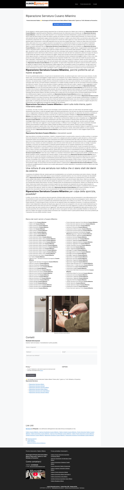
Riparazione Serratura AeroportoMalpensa (36, 443)
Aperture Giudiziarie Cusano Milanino (49, 432)
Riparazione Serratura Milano (36, 384)
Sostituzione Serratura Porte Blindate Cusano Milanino (79, 435)
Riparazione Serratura (32, 438)
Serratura (28, 428)
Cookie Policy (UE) (65, 486)
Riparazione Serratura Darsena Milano (39, 387)
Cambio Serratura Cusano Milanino (35, 435)
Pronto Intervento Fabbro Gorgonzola (60, 466)
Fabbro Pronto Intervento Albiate (59, 472)
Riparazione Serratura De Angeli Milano (39, 390)
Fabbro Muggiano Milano (57, 481)
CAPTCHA (65, 366)
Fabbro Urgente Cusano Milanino (67, 432)
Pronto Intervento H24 (85, 4)
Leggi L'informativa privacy (53, 486)
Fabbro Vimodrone (31, 441)
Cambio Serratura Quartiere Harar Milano (61, 478)
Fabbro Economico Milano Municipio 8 (60, 474)
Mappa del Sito (73, 486)
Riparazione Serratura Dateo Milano (38, 389)
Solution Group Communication (72, 488)
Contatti (95, 4)
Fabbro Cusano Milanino (32, 432)
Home (76, 4)
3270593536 (34, 465)
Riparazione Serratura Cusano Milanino (55, 435)
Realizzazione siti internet (58, 488)
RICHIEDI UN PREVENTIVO (62, 24)
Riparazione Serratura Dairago (37, 386)
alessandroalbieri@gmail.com (37, 466)
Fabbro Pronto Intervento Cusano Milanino (83, 433)
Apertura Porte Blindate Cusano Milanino (60, 433)
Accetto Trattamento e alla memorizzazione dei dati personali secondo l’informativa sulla (41, 370)
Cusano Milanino (30, 440)
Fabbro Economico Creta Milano (59, 476)
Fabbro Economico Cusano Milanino (40, 433)
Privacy (28, 366)
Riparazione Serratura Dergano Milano (39, 392)
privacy (41, 370)
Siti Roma (82, 488)
